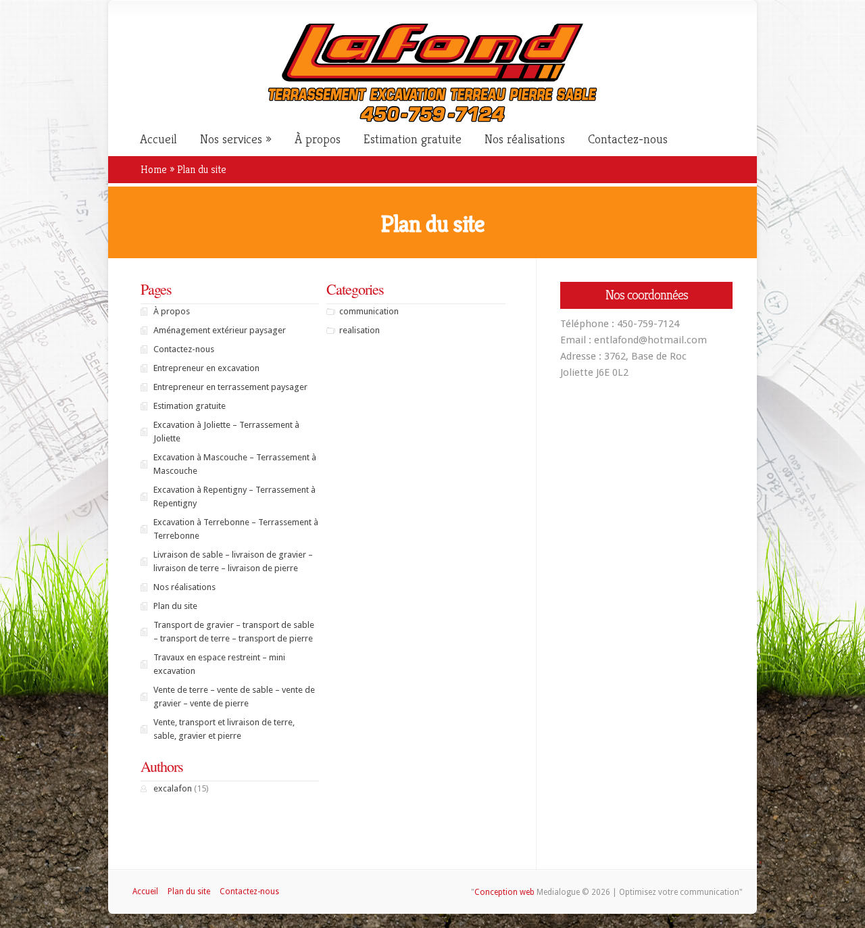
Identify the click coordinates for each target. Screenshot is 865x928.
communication (369, 311)
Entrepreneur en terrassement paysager (230, 387)
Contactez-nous (628, 139)
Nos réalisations (525, 139)
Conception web (504, 892)
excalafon (172, 788)
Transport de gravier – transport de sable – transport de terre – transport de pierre (233, 631)
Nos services (231, 139)
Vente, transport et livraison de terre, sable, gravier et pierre (224, 729)
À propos (318, 139)
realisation (359, 330)
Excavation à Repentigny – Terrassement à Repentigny (234, 496)
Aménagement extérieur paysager (219, 330)
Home (154, 169)
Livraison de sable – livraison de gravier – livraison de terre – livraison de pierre (233, 561)
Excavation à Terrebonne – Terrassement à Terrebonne (235, 529)
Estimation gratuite (413, 139)
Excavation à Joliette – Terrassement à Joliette (226, 431)
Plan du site (175, 606)
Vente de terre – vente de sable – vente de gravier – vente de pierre (234, 696)
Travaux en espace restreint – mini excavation (219, 664)
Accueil (158, 139)
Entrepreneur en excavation (206, 368)
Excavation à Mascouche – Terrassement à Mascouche (234, 464)
